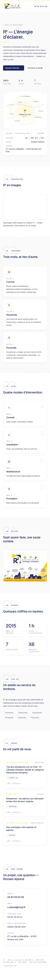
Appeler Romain (13, 68)
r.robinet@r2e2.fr (16, 907)
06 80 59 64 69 (40, 6)
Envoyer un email (35, 68)
